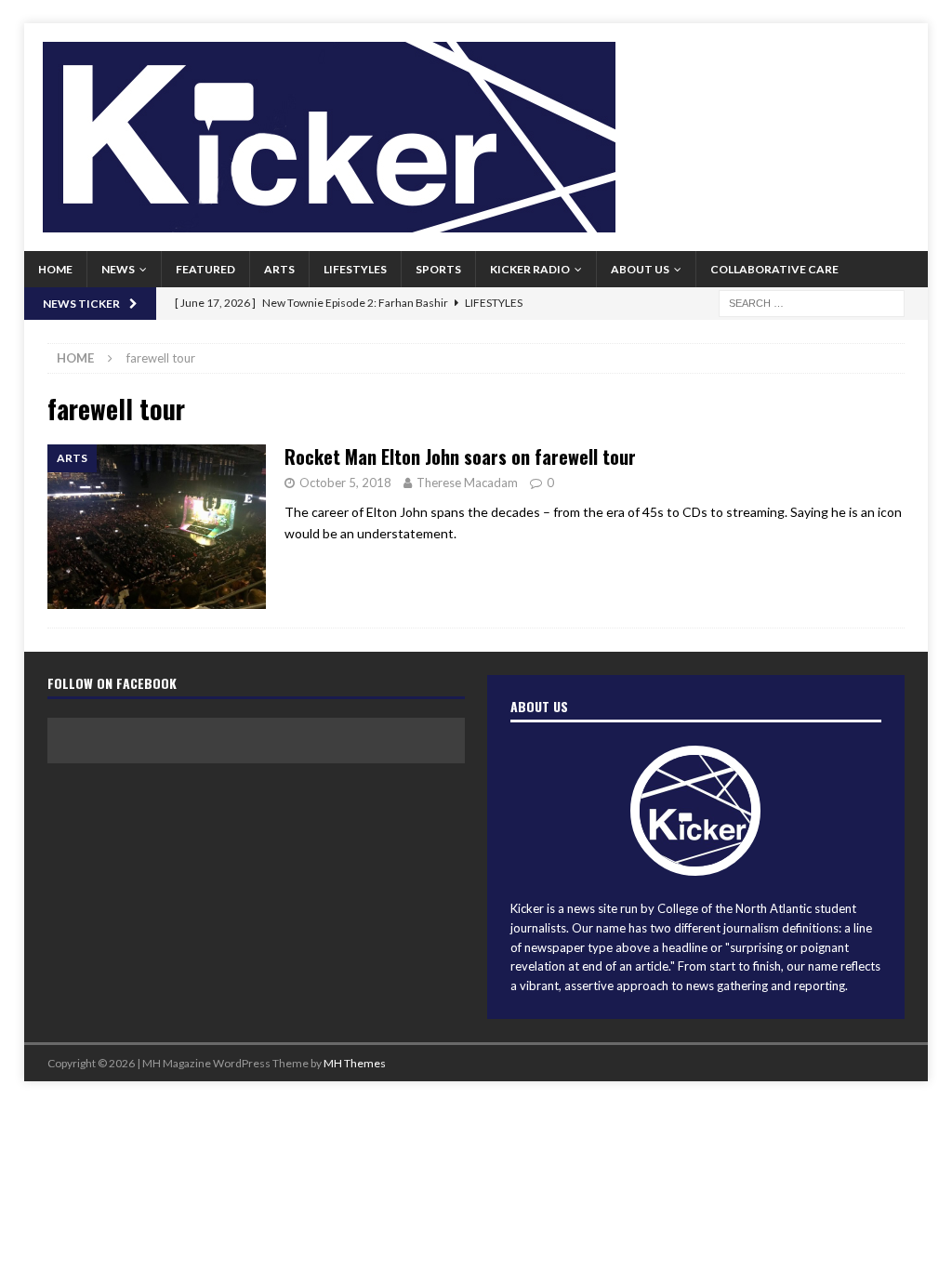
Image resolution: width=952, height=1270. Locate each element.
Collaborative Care (774, 269)
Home (55, 269)
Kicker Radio (530, 269)
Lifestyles (355, 269)
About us (640, 269)
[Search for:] (812, 302)
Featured (205, 269)
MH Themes (355, 1063)
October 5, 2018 (345, 482)
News (118, 269)
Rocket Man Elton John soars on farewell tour (460, 456)
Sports (438, 269)
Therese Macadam (467, 482)
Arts (279, 269)
